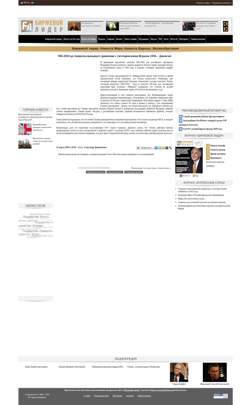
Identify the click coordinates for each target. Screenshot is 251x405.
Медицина (143, 39)
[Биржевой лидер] (42, 32)
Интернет (184, 39)
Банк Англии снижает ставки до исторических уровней (43, 141)
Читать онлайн (217, 145)
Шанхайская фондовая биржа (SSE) (107, 367)
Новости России (72, 39)
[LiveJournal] (170, 148)
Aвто (166, 39)
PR (160, 39)
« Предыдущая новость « (96, 172)
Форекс (102, 39)
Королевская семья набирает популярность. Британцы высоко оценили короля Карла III (35, 117)
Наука (154, 39)
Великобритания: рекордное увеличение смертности (42, 127)
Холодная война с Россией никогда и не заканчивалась (201, 195)
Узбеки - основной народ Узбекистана (143, 367)
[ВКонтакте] (156, 148)
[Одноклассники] (163, 148)
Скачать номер (217, 149)
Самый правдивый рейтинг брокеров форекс (203, 116)
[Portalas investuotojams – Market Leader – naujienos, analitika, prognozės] (25, 3)
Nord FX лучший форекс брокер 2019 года (202, 129)
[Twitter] (160, 148)
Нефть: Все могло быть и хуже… (192, 198)
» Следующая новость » (133, 172)
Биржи (110, 39)
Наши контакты (144, 396)
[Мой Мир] (167, 148)
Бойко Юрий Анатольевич (36, 367)
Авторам (130, 396)
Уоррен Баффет (179, 384)
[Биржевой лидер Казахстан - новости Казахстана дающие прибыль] (32, 3)
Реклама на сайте (101, 396)
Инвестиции (131, 39)
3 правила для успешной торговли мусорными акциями (202, 202)
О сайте (87, 396)
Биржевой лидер (53, 39)
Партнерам (215, 158)
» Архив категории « (115, 172)
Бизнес (119, 39)
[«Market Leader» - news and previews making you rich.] (21, 3)
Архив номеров (218, 153)
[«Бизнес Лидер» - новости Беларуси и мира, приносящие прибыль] (28, 3)
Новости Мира (88, 39)
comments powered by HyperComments (94, 167)
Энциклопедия (198, 39)
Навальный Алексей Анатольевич (214, 384)
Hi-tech (173, 39)
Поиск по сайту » (204, 3)
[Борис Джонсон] (77, 103)
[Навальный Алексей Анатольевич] (215, 381)
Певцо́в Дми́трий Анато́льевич (72, 367)
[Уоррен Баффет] (179, 381)
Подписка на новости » (222, 3)
